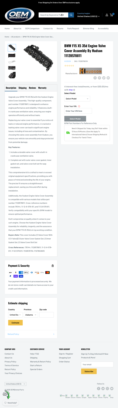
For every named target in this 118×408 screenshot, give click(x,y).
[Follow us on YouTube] (111, 388)
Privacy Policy (10, 361)
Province (27, 309)
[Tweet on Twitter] (103, 77)
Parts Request (73, 28)
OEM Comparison (32, 28)
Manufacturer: (71, 73)
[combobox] (53, 14)
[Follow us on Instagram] (107, 388)
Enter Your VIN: (70, 106)
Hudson (67, 61)
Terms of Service (12, 365)
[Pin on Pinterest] (99, 77)
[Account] (107, 15)
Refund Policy (13, 334)
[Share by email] (108, 77)
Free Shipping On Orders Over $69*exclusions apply (59, 2)
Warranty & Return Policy (40, 361)
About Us (17, 28)
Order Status (64, 361)
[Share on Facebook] (95, 77)
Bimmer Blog (88, 28)
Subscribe (89, 371)
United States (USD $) (13, 384)
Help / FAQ (34, 354)
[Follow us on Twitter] (103, 388)
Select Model (75, 119)
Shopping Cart (65, 357)
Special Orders (36, 369)
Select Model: (70, 93)
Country (11, 309)
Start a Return (36, 365)
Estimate (15, 322)
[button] (62, 14)
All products (15, 37)
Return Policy (10, 369)
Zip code (43, 309)
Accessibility (103, 28)
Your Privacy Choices (13, 373)
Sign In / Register (66, 354)
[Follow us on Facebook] (98, 388)
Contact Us (48, 28)
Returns (60, 28)
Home (7, 28)
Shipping (33, 357)
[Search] (71, 14)
